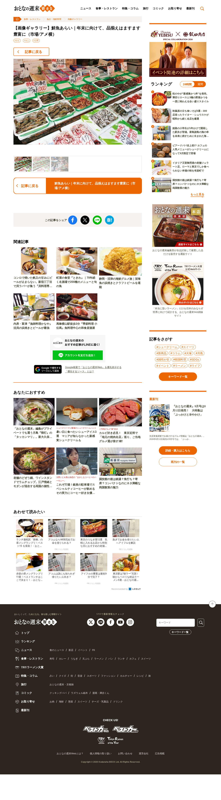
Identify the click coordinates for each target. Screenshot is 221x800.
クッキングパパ (58, 693)
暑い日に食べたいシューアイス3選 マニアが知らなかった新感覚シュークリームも (76, 436)
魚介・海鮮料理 (54, 19)
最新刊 (190, 8)
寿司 (52, 658)
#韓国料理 (179, 359)
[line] (101, 622)
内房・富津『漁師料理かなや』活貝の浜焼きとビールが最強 (32, 325)
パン (110, 658)
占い (52, 676)
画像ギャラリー (75, 19)
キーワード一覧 (180, 632)
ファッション (108, 676)
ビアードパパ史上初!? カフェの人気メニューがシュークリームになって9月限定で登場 (190, 149)
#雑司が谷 (162, 359)
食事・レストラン (107, 8)
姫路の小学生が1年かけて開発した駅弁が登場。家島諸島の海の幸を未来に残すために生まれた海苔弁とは (190, 132)
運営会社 (143, 753)
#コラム (175, 353)
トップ (24, 632)
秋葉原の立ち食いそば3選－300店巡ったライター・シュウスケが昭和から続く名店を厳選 (190, 114)
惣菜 (70, 701)
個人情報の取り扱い (101, 753)
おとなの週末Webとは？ (70, 753)
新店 (71, 650)
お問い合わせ (125, 753)
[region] (77, 115)
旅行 (145, 8)
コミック (158, 8)
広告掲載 (160, 753)
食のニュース (57, 650)
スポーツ (92, 676)
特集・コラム (130, 8)
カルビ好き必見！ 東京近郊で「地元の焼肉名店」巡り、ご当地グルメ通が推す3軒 (120, 437)
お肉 (52, 701)
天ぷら (86, 658)
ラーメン (99, 658)
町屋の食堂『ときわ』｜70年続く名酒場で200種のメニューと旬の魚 (76, 281)
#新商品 (161, 353)
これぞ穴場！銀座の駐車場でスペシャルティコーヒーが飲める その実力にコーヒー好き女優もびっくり (76, 489)
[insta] (130, 622)
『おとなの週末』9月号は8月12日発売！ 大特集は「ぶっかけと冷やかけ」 (189, 410)
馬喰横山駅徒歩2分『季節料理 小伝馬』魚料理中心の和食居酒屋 (76, 325)
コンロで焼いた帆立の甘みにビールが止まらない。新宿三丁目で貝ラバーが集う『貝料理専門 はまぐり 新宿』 (32, 282)
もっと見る (197, 194)
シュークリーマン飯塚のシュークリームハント (76, 428)
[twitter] (91, 622)
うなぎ (74, 658)
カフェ (133, 658)
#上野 (36, 40)
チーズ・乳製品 (100, 701)
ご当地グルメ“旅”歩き (108, 429)
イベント (83, 650)
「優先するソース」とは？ (79, 371)
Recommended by (120, 589)
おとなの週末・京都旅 (62, 684)
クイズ (62, 676)
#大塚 (188, 353)
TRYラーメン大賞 (32, 667)
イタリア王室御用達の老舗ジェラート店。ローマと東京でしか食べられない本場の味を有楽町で (190, 166)
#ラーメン (179, 365)
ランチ (121, 658)
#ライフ (195, 365)
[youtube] (121, 622)
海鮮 (61, 701)
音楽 (80, 676)
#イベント (162, 365)
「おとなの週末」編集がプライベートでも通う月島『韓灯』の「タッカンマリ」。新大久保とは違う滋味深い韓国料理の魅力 (32, 433)
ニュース (85, 8)
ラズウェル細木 (79, 693)
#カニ (26, 40)
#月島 (199, 353)
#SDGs (194, 359)
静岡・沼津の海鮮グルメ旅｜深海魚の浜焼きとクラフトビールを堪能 (120, 283)
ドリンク (118, 701)
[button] (16, 101)
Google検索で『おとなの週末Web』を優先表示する (93, 367)
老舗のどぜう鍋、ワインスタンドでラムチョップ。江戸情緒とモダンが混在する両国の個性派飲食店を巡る (32, 482)
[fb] (111, 622)
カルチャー (126, 676)
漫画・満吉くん (100, 693)
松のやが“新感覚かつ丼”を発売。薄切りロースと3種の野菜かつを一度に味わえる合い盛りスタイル (190, 97)
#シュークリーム (166, 347)
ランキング (27, 641)
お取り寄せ (175, 8)
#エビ (17, 40)
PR (93, 650)
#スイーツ (187, 347)
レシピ (140, 676)
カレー (62, 658)
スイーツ (146, 658)
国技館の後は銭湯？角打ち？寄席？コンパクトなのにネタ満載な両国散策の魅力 (120, 483)
